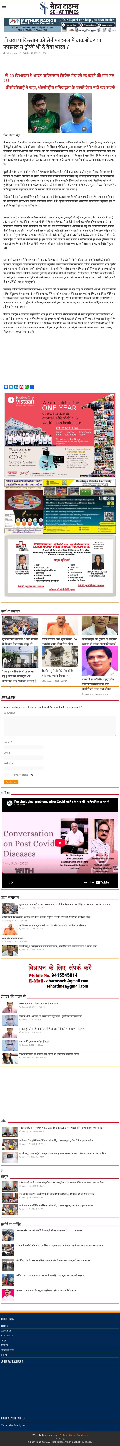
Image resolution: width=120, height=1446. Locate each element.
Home (4, 1326)
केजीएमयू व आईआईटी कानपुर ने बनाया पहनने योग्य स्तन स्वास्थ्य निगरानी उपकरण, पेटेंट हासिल (62, 1153)
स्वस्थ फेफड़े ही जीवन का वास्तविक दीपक (38, 1003)
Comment (10, 713)
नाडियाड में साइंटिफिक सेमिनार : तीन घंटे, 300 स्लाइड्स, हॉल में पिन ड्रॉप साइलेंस (56, 1141)
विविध (4, 1355)
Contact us (7, 1336)
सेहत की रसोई (7, 1350)
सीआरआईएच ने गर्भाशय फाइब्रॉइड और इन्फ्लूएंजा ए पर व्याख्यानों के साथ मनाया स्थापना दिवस (62, 1128)
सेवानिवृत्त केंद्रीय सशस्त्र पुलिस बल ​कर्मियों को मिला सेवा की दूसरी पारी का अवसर (53, 1260)
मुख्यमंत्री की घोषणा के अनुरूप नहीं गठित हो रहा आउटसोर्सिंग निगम (46, 1290)
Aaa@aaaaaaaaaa (12, 938)
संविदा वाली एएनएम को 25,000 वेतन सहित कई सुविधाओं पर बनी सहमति (50, 1275)
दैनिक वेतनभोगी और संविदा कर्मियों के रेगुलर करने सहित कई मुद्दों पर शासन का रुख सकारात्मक (60, 1245)
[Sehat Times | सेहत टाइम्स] (60, 8)
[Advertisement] (52, 64)
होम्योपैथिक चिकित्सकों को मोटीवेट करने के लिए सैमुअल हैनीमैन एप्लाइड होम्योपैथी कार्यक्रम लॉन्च (46, 917)
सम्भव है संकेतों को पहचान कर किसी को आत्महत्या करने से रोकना (49, 1054)
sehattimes (11, 53)
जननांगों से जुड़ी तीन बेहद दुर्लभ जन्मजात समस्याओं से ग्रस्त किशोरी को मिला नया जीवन (98, 684)
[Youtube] (63, 1439)
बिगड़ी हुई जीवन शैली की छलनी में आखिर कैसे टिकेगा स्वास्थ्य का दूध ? (51, 1029)
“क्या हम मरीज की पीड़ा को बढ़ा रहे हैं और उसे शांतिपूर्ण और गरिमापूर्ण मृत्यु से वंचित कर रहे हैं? (20, 676)
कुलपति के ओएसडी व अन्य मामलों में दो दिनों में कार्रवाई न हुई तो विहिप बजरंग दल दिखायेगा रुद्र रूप (64, 904)
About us (6, 1331)
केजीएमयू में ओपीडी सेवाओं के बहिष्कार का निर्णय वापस (57, 673)
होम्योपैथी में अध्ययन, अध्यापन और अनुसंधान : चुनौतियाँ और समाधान (50, 1016)
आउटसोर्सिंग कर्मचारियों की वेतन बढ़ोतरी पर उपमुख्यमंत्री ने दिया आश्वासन (49, 1230)
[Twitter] (60, 1439)
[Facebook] (56, 1439)
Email (7, 753)
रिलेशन (4, 1345)
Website (8, 763)
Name (8, 742)
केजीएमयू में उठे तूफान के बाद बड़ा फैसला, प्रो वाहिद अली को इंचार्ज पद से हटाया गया (99, 644)
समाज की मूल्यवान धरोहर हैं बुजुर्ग (34, 1042)
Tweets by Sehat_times (14, 1425)
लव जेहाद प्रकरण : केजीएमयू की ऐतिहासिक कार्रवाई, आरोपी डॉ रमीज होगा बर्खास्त (57, 1194)
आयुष (4, 1340)
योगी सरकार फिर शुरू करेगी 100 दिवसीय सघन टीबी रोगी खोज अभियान (59, 644)
